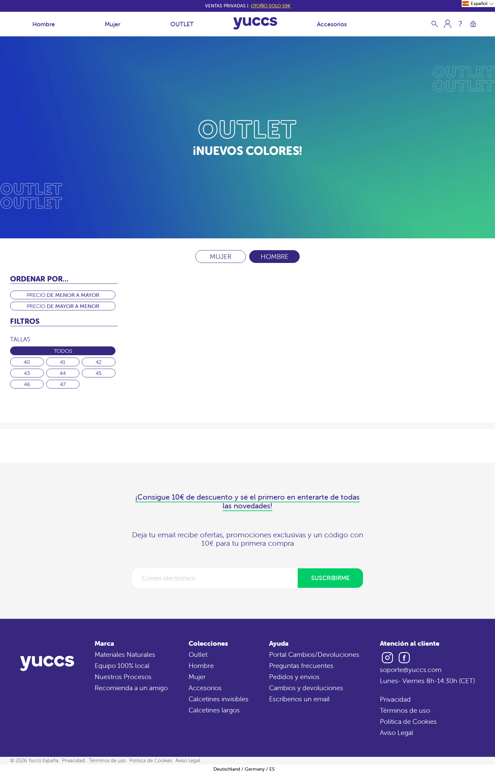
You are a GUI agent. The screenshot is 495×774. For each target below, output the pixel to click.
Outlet (198, 654)
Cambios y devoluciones (306, 687)
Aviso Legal (396, 732)
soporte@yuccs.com (410, 669)
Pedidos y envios (294, 676)
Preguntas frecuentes (301, 665)
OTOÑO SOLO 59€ (270, 6)
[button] (478, 3)
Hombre (43, 24)
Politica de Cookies (408, 721)
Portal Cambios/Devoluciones (314, 654)
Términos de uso (405, 710)
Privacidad (395, 699)
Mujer (112, 24)
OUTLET (182, 24)
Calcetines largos (214, 710)
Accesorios (332, 24)
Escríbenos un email (299, 699)
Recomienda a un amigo (131, 687)
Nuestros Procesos (123, 676)
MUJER (220, 256)
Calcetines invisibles (219, 699)
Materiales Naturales (125, 654)
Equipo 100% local (122, 665)
